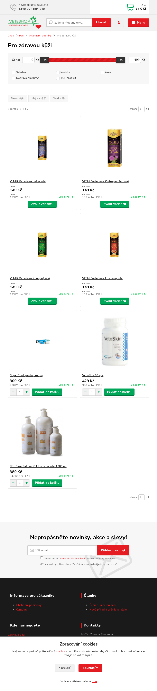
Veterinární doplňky (40, 35)
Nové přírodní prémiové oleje (108, 610)
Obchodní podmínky (28, 605)
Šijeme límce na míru (103, 605)
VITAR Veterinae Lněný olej (28, 181)
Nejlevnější (39, 98)
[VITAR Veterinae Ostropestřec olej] (114, 148)
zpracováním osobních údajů (71, 558)
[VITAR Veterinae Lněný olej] (42, 148)
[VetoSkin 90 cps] (114, 342)
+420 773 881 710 (32, 9)
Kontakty (21, 610)
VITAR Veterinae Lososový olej (102, 278)
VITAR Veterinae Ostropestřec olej (105, 181)
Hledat (101, 22)
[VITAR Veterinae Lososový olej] (114, 245)
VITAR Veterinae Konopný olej (30, 278)
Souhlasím (90, 668)
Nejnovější (17, 98)
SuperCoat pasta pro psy (26, 375)
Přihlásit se (110, 550)
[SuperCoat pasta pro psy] (42, 342)
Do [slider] (121, 60)
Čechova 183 (16, 635)
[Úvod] (25, 22)
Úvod (11, 35)
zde (94, 681)
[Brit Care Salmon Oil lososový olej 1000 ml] (42, 433)
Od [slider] (45, 60)
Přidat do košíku (47, 392)
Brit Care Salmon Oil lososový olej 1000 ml (38, 466)
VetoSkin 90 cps (92, 375)
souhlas (60, 651)
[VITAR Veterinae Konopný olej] (42, 245)
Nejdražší (59, 98)
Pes (21, 35)
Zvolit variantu (42, 204)
